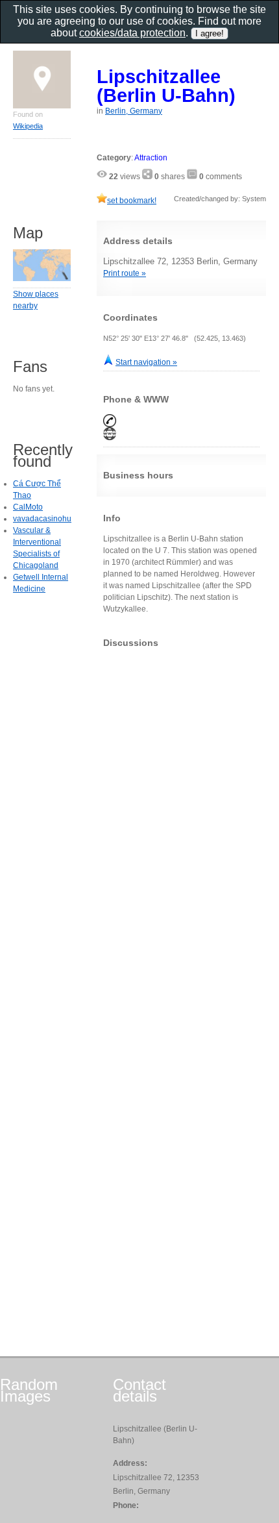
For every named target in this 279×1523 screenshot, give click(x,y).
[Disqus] (181, 820)
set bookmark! (131, 200)
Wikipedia (28, 126)
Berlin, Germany (133, 111)
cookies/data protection (132, 32)
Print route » (124, 273)
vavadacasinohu (42, 518)
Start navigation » (146, 362)
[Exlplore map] (42, 278)
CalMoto (28, 507)
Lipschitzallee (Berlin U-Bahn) (166, 86)
